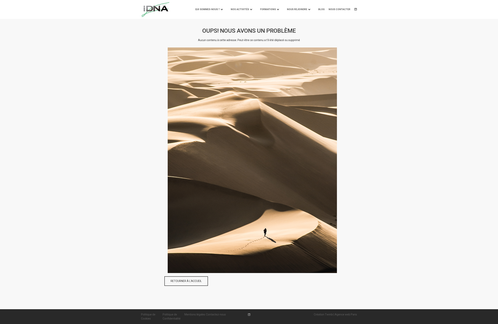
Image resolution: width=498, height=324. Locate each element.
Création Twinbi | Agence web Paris (335, 314)
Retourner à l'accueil (186, 281)
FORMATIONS (268, 9)
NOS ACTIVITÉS (240, 9)
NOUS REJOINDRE (297, 9)
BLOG (321, 9)
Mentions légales (194, 314)
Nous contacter (339, 9)
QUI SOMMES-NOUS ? (207, 9)
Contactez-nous (216, 314)
